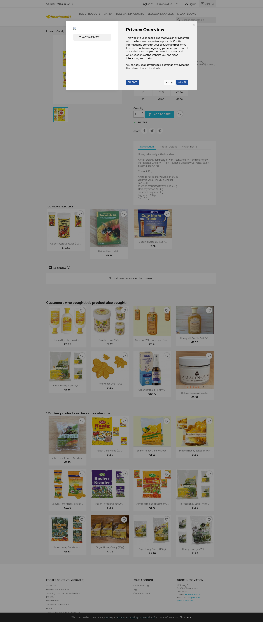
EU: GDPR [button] (132, 82)
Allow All (182, 82)
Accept (169, 82)
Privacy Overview (89, 37)
